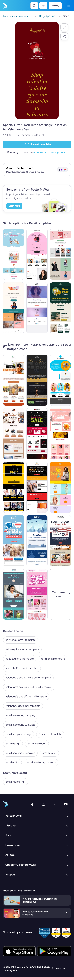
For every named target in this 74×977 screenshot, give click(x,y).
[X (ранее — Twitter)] (54, 804)
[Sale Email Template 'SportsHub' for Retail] (13, 594)
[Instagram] (43, 804)
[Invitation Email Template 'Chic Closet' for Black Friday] (36, 380)
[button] (64, 27)
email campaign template (20, 753)
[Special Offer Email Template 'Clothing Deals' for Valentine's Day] (60, 254)
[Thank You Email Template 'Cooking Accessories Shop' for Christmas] (36, 540)
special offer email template (22, 668)
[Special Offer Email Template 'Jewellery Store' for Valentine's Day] (13, 307)
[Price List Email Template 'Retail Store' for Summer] (60, 487)
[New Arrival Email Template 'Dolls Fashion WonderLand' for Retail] (36, 594)
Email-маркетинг (16, 781)
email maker (49, 753)
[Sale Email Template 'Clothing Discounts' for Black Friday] (36, 487)
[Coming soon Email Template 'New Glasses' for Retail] (36, 307)
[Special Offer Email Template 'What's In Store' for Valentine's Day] (36, 254)
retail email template (53, 658)
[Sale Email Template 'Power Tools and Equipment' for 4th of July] (60, 540)
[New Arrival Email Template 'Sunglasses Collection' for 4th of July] (13, 540)
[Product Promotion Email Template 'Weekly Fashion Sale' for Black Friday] (13, 487)
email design (13, 743)
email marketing (37, 743)
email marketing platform (41, 762)
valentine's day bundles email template (28, 677)
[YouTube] (65, 804)
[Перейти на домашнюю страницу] (4, 5)
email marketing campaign (21, 715)
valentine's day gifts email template (26, 696)
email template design (18, 734)
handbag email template (20, 658)
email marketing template (20, 724)
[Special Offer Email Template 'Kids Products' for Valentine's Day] (13, 254)
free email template (50, 734)
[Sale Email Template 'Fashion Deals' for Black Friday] (36, 433)
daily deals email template (21, 640)
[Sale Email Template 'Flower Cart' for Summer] (60, 433)
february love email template (22, 649)
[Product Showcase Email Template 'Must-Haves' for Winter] (13, 433)
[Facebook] (32, 804)
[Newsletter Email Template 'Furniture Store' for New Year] (60, 307)
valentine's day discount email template (29, 687)
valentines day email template (23, 705)
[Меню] (68, 5)
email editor (12, 762)
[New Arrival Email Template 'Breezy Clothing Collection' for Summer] (60, 380)
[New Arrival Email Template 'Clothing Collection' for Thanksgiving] (13, 380)
